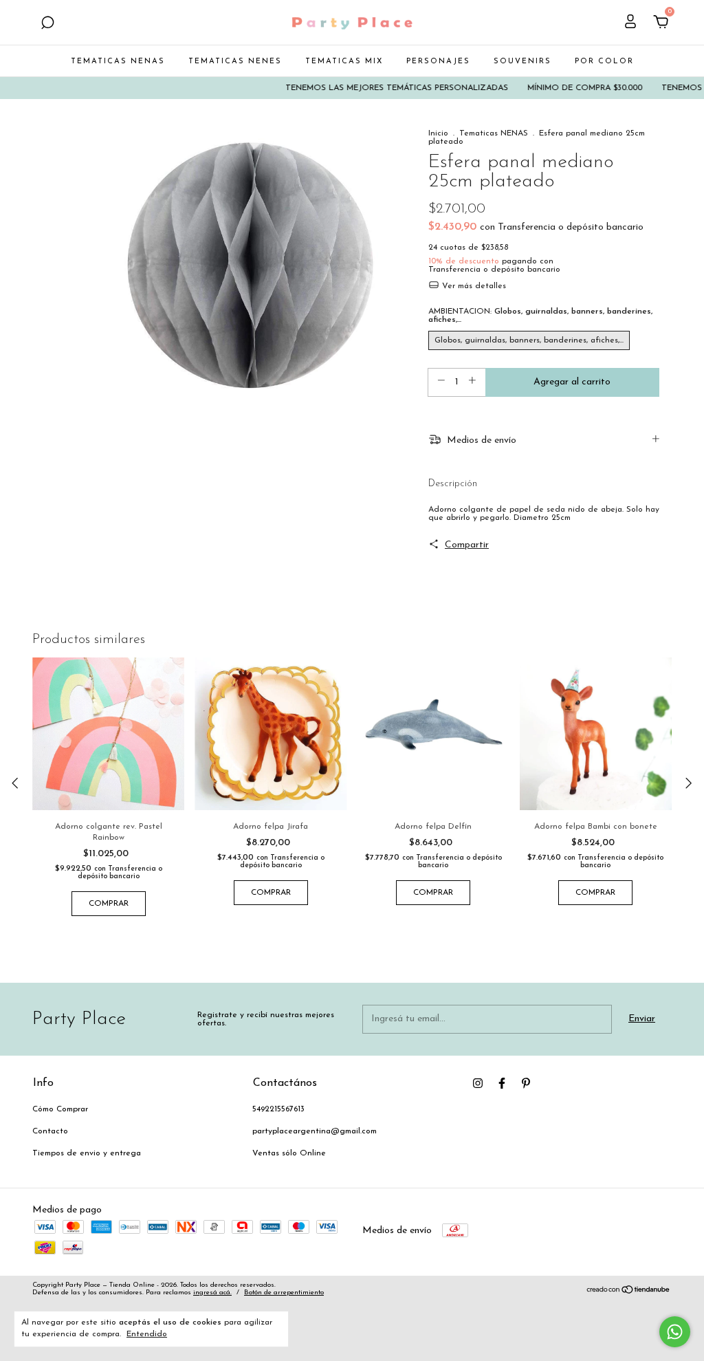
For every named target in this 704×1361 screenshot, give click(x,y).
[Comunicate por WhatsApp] (674, 1331)
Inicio (438, 133)
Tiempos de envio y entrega (86, 1153)
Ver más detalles (472, 286)
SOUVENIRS (522, 61)
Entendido (146, 1334)
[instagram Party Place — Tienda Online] (477, 1083)
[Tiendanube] (629, 1291)
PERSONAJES (438, 61)
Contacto (50, 1131)
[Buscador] (47, 24)
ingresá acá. (212, 1292)
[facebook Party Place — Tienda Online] (501, 1083)
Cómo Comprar (60, 1109)
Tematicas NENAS (493, 133)
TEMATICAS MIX (344, 61)
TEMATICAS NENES (235, 61)
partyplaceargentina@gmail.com (314, 1131)
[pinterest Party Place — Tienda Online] (525, 1083)
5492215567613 (278, 1109)
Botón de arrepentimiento (284, 1292)
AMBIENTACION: (540, 315)
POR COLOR (604, 61)
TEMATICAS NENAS (118, 61)
